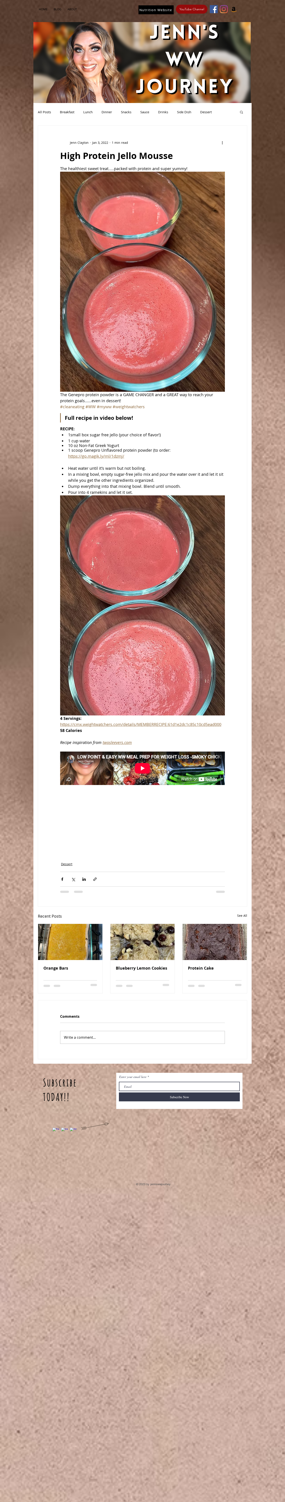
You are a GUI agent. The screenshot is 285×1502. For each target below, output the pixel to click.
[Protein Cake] (215, 942)
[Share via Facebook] (62, 879)
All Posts (44, 112)
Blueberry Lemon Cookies (141, 968)
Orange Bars (55, 968)
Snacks (126, 112)
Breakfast (67, 112)
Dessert (206, 112)
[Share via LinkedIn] (84, 879)
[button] (241, 112)
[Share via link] (95, 879)
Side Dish (184, 112)
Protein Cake (201, 968)
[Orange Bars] (70, 942)
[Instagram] (224, 9)
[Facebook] (214, 9)
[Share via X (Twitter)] (73, 879)
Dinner (107, 112)
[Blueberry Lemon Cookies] (142, 942)
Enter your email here (133, 1076)
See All (242, 915)
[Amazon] (234, 9)
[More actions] (222, 142)
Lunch (88, 112)
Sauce (144, 112)
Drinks (163, 112)
